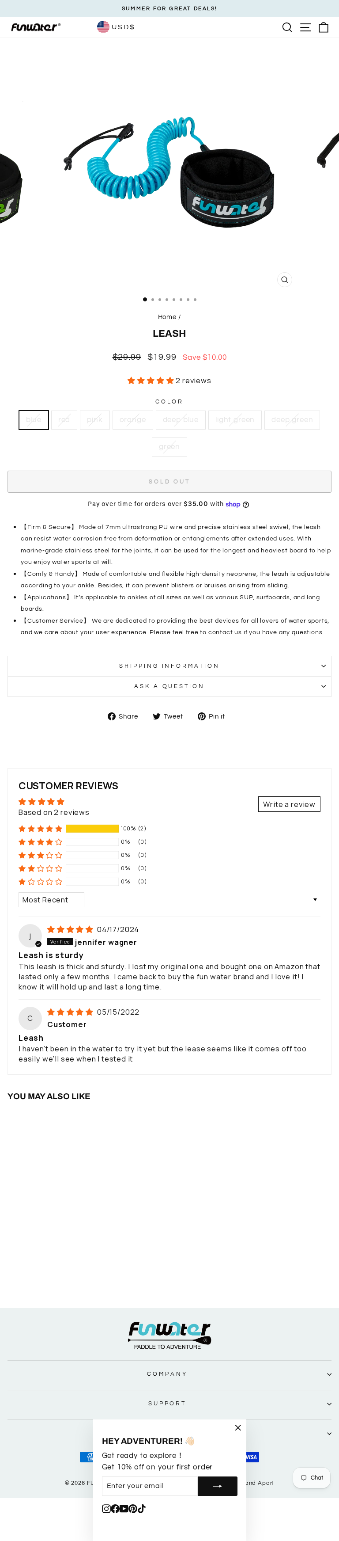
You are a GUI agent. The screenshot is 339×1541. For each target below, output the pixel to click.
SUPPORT (167, 1403)
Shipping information (169, 666)
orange (133, 419)
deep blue (181, 419)
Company (167, 1374)
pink (94, 419)
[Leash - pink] (54, 1277)
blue (33, 419)
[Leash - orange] (64, 1277)
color (169, 402)
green (169, 446)
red (64, 419)
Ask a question (169, 686)
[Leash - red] (44, 1277)
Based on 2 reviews (54, 812)
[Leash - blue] (34, 1277)
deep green (292, 419)
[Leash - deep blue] (75, 1277)
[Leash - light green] (85, 1277)
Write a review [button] (289, 804)
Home (167, 316)
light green (235, 419)
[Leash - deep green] (95, 1277)
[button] (152, 380)
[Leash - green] (105, 1277)
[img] (71, 929)
